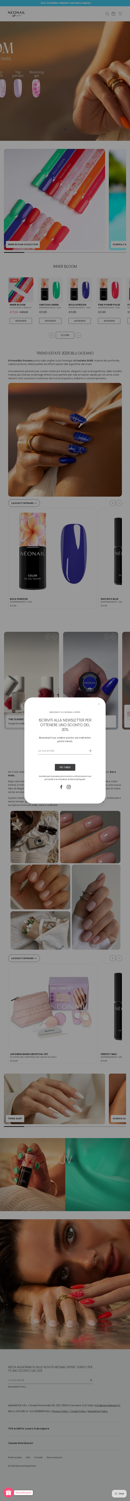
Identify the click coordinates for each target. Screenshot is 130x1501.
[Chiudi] (99, 704)
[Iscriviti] (87, 751)
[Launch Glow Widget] (8, 1492)
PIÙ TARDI (65, 767)
